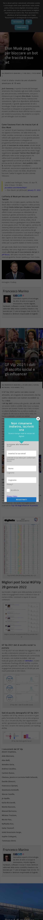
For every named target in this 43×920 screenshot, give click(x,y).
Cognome (10, 473)
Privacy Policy (12, 496)
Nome (9, 461)
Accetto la (15, 490)
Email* (9, 446)
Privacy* (10, 484)
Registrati (21, 499)
